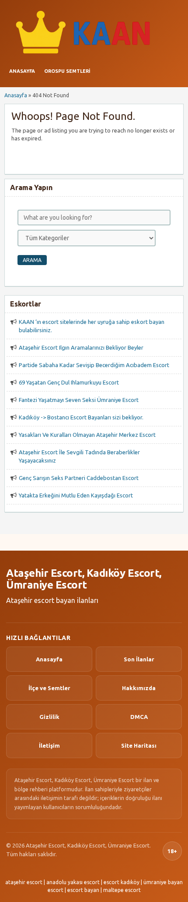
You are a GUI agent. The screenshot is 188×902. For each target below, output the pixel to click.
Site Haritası (139, 745)
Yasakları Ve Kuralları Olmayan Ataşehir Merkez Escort (87, 435)
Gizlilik (49, 717)
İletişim (49, 745)
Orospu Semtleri (67, 71)
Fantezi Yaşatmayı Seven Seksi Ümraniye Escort (79, 400)
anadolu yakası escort (73, 882)
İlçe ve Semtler (49, 688)
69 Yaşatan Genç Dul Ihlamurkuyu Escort (69, 382)
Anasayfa (22, 71)
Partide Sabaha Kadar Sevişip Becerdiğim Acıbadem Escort (94, 365)
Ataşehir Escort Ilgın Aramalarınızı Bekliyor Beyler (81, 347)
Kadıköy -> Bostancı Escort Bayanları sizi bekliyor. (81, 417)
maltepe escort (122, 890)
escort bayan (83, 890)
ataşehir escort (23, 882)
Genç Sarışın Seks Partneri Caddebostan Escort (79, 478)
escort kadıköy (121, 882)
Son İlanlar (139, 659)
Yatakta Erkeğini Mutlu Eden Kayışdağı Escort (76, 495)
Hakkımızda (139, 688)
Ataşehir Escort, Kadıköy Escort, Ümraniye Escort (83, 579)
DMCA (139, 717)
